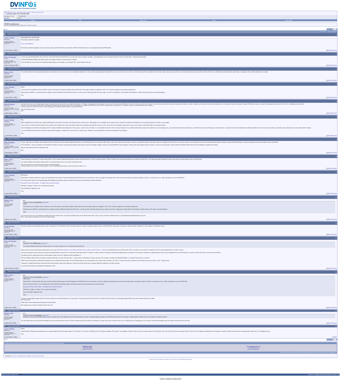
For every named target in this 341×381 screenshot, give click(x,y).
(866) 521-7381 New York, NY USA (87, 348)
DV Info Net (13, 12)
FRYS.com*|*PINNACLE (27, 43)
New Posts (174, 359)
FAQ (80, 20)
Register (33, 20)
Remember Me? (22, 16)
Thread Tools (323, 31)
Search (214, 20)
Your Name (6, 16)
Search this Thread (332, 31)
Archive (334, 374)
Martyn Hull (8, 72)
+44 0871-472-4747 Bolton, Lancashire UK (253, 348)
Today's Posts (143, 20)
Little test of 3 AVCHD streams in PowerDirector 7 (160, 359)
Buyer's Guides (288, 20)
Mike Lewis (8, 160)
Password (6, 18)
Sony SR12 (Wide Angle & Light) (184, 359)
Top (338, 374)
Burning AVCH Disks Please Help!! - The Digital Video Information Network (40, 183)
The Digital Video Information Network (323, 374)
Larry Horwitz (9, 38)
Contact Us (310, 374)
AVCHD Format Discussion (37, 12)
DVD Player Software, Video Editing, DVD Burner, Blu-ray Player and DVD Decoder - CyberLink (82, 250)
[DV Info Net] (23, 9)
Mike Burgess (9, 104)
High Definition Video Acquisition (24, 12)
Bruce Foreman (10, 57)
